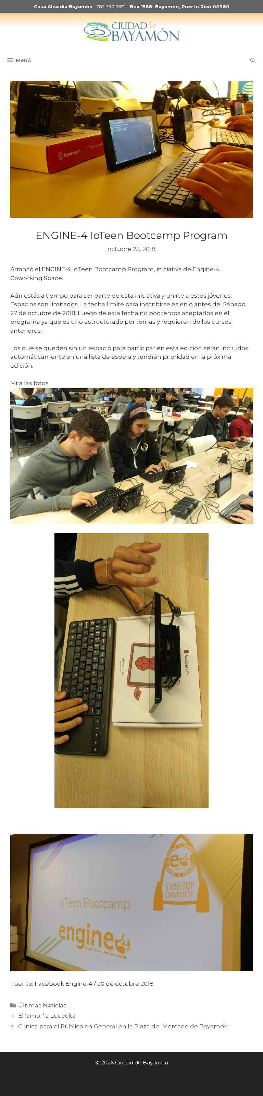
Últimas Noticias (42, 1005)
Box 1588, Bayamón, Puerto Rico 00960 (179, 6)
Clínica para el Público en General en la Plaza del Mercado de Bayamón (123, 1026)
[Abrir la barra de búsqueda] (253, 60)
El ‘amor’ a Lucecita (47, 1015)
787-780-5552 (111, 6)
